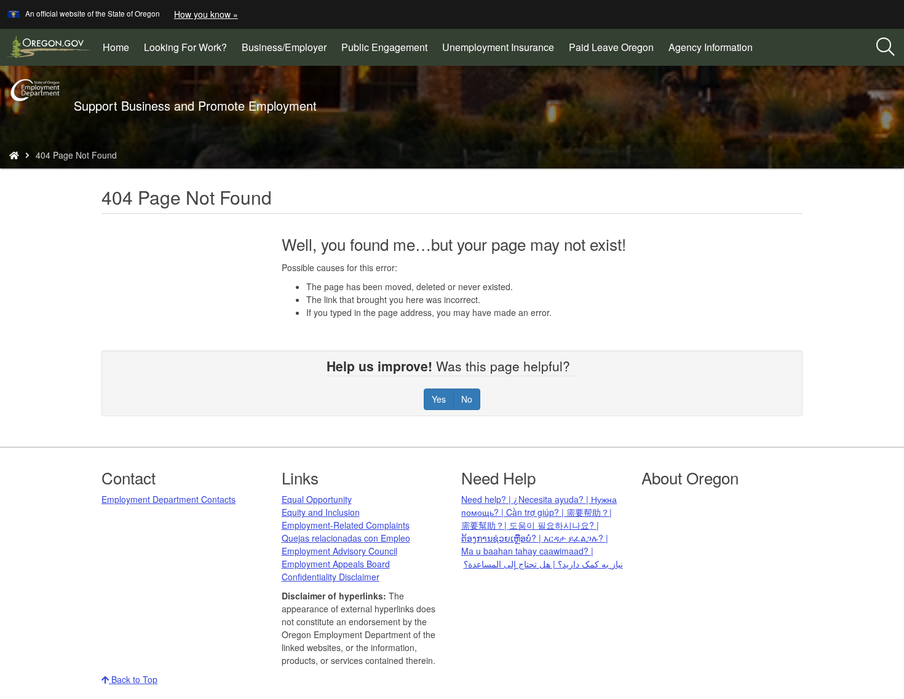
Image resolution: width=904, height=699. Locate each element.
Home (116, 47)
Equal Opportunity (317, 499)
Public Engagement (384, 47)
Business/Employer (284, 47)
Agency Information (710, 47)
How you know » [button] (206, 14)
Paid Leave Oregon (611, 47)
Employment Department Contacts (168, 499)
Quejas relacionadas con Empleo (346, 538)
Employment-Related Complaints (346, 525)
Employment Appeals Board (336, 564)
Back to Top (133, 679)
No (466, 399)
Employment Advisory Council (339, 551)
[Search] (885, 47)
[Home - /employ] (14, 155)
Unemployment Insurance (498, 47)
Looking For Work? (185, 47)
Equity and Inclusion (321, 512)
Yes (439, 399)
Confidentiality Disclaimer (330, 577)
